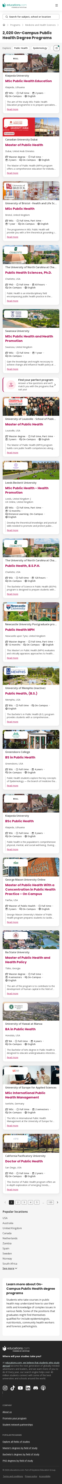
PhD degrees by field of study (18, 1460)
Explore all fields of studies (16, 1441)
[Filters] (56, 48)
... (43, 1202)
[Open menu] (56, 5)
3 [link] (24, 1202)
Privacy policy (31, 1476)
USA (5, 1218)
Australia (8, 1223)
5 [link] (37, 1202)
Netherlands (10, 1238)
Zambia (7, 1243)
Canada (7, 1233)
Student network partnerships (18, 1424)
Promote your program (15, 1418)
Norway (7, 1258)
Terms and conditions (13, 1476)
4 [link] (30, 1202)
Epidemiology (40, 48)
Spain (6, 1248)
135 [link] (50, 1202)
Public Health (21, 48)
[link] (57, 1202)
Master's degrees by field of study (20, 1448)
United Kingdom (12, 1228)
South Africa (10, 1263)
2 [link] (17, 1202)
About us (7, 1411)
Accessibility (44, 1476)
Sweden (7, 1253)
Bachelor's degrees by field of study (21, 1454)
